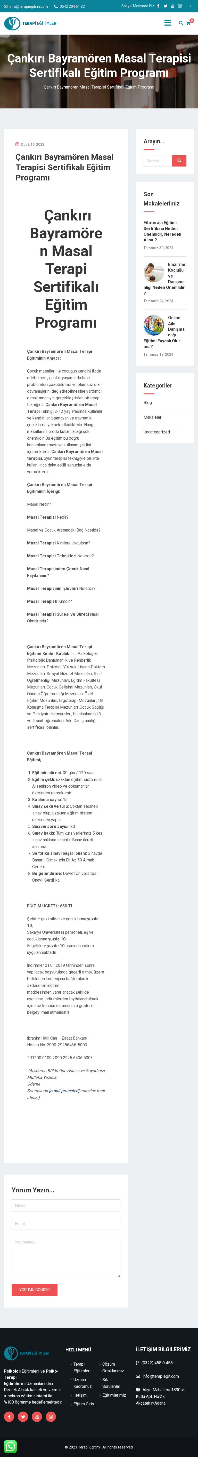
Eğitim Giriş (83, 1403)
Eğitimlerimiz (114, 1395)
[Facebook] (9, 1417)
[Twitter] (23, 1417)
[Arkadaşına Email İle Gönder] (66, 1136)
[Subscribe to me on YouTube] (173, 6)
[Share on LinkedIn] (77, 1136)
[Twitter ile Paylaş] (62, 1136)
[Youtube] (37, 1417)
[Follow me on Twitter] (165, 6)
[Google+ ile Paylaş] (73, 1136)
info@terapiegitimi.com (29, 6)
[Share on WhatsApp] (55, 1136)
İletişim (80, 1395)
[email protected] (64, 1090)
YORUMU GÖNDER (34, 1289)
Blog (148, 402)
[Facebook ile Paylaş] (59, 1136)
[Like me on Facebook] (158, 6)
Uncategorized (157, 432)
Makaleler (152, 417)
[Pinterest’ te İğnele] (69, 1136)
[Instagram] (51, 1417)
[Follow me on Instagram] (180, 6)
